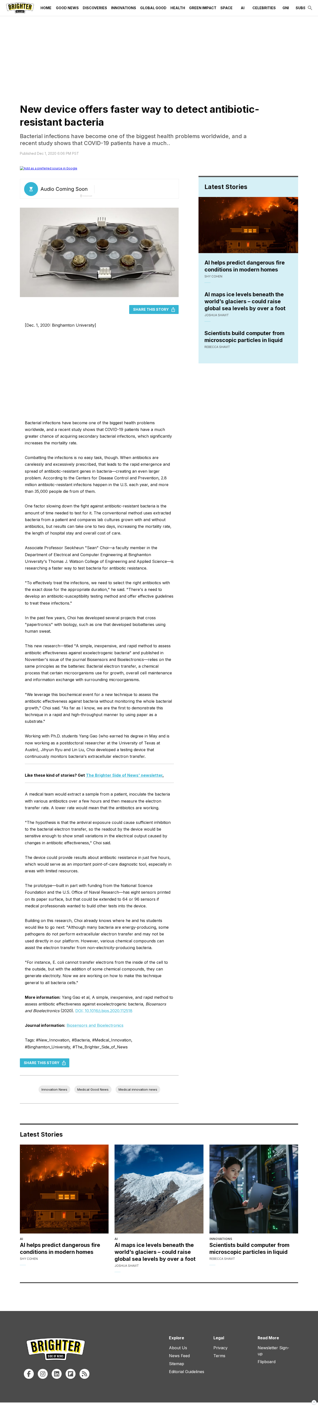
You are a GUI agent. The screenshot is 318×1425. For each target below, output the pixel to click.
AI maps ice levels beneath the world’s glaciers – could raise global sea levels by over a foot (244, 301)
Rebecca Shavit (217, 347)
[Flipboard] (71, 1374)
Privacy (220, 1347)
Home (45, 8)
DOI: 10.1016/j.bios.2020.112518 (103, 1010)
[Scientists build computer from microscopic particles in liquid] (253, 1189)
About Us (178, 1347)
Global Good (153, 8)
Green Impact (202, 8)
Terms (219, 1355)
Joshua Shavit (216, 315)
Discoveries (95, 8)
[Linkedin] (57, 1374)
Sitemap (176, 1363)
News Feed (179, 1355)
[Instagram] (43, 1374)
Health (177, 8)
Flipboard (267, 1361)
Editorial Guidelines (186, 1371)
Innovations (123, 8)
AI (242, 8)
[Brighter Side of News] (20, 8)
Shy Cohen (213, 276)
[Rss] (84, 1374)
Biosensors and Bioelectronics (95, 1025)
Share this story (151, 309)
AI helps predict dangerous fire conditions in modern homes (244, 266)
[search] (310, 8)
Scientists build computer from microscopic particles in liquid (244, 336)
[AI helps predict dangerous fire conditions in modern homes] (64, 1189)
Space (226, 8)
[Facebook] (29, 1374)
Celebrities (264, 8)
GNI (285, 8)
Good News (67, 8)
